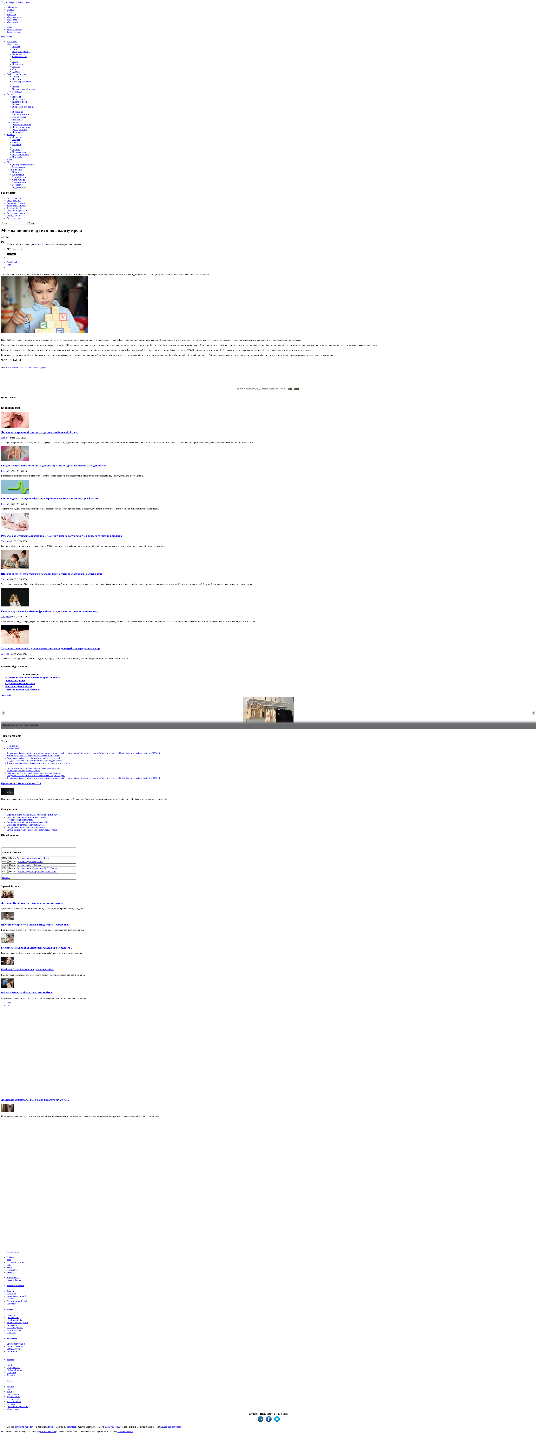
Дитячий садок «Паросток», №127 (33, 868)
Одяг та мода (18, 180)
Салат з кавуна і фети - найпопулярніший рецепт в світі (33, 758)
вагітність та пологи (24, 1427)
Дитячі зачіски (13, 218)
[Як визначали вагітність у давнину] (268, 710)
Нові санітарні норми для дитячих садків (26, 817)
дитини (50, 1427)
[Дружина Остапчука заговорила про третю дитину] (7, 897)
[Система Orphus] (268, 390)
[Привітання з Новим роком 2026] (7, 794)
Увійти (10, 27)
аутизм (8, 367)
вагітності (71, 1427)
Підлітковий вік (19, 102)
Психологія (17, 64)
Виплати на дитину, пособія (18, 686)
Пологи (16, 87)
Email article (12, 262)
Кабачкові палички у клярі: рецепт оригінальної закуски (33, 773)
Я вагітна (16, 79)
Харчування (12, 122)
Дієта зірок (17, 132)
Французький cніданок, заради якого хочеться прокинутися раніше (39, 763)
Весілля (16, 66)
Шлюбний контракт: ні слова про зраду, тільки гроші (32, 830)
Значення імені (19, 182)
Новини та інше (14, 170)
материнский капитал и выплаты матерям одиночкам (32, 677)
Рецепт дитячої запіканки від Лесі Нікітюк (27, 992)
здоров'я (43, 367)
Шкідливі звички (20, 154)
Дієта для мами (19, 129)
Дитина (10, 94)
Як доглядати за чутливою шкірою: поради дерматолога (33, 768)
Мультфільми (18, 167)
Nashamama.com (48, 1431)
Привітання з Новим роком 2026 (21, 783)
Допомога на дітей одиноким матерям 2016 (27, 822)
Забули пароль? (14, 32)
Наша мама (6, 36)
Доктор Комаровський (23, 164)
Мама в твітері (14, 22)
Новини (16, 172)
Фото (9, 159)
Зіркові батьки (19, 177)
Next (9, 1005)
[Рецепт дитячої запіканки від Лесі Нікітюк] (7, 987)
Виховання (17, 112)
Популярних (13, 746)
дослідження (34, 367)
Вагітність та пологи (16, 74)
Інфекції (16, 142)
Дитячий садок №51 (26, 861)
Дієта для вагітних (21, 127)
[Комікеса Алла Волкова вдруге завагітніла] (7, 964)
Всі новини (12, 7)
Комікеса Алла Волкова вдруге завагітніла (27, 969)
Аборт (15, 61)
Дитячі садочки (14, 198)
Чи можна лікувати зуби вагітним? (22, 689)
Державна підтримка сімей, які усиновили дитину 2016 (33, 815)
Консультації (18, 175)
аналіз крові (23, 367)
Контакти (11, 14)
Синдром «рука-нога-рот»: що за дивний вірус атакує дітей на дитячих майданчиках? (53, 465)
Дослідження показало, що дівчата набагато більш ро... (35, 1099)
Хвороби (11, 134)
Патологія (17, 157)
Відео (9, 162)
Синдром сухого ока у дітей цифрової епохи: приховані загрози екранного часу (49, 611)
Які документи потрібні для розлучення (26, 827)
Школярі (16, 104)
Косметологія (18, 54)
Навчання (17, 119)
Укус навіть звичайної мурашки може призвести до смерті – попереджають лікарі (50, 648)
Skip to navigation (9, 2)
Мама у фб (12, 19)
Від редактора (19, 187)
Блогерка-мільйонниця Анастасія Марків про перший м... (36, 947)
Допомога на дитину (17, 203)
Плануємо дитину (21, 51)
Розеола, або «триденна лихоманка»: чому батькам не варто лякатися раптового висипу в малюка (61, 535)
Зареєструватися (14, 29)
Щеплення (17, 137)
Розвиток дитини (20, 114)
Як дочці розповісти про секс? (20, 683)
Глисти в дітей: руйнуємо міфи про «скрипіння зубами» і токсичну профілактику (50, 498)
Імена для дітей (14, 200)
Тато (14, 49)
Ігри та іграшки (19, 117)
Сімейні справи (13, 1252)
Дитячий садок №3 (26, 865)
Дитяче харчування (21, 124)
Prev (9, 1003)
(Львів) (46, 858)
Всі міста (6, 877)
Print (9, 265)
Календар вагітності (21, 81)
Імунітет (16, 149)
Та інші (10, 1381)
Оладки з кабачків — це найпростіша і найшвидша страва (34, 760)
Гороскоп (16, 185)
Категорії (6, 695)
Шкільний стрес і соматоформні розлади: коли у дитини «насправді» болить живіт (51, 573)
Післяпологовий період (23, 89)
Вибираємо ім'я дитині (23, 107)
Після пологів (111, 1427)
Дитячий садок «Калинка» (29, 858)
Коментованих (14, 748)
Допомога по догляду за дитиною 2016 (25, 825)
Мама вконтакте (14, 17)
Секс (14, 69)
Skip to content (24, 2)
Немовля (16, 97)
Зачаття (15, 76)
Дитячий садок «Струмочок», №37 (33, 871)
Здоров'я (16, 71)
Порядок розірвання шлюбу (20, 820)
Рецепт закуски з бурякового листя (23, 770)
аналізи (15, 367)
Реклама (11, 12)
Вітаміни (16, 144)
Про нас (10, 9)
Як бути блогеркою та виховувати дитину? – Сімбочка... (35, 924)
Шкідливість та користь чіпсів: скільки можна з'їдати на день (36, 775)
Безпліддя (17, 92)
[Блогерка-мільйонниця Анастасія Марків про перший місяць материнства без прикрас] (7, 942)
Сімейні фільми (19, 56)
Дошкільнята (18, 99)
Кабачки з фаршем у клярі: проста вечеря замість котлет (33, 755)
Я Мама (16, 46)
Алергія (16, 139)
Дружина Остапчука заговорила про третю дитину (32, 902)
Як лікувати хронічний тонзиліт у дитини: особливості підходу (39, 432)
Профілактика (19, 152)
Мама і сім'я (12, 44)
